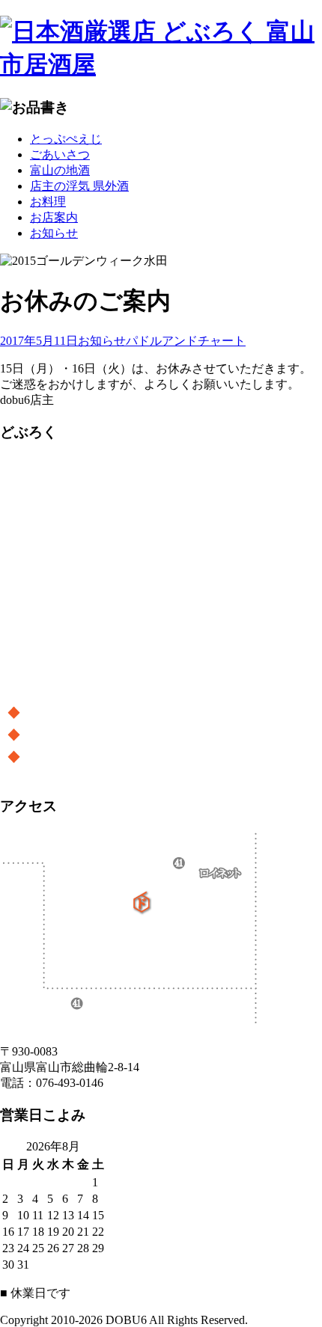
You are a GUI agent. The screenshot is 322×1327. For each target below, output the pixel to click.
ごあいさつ (60, 154)
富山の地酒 (60, 170)
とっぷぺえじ (66, 138)
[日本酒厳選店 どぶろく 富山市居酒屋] (161, 49)
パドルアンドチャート (186, 340)
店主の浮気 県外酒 (79, 186)
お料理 (48, 201)
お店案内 (54, 217)
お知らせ (54, 233)
